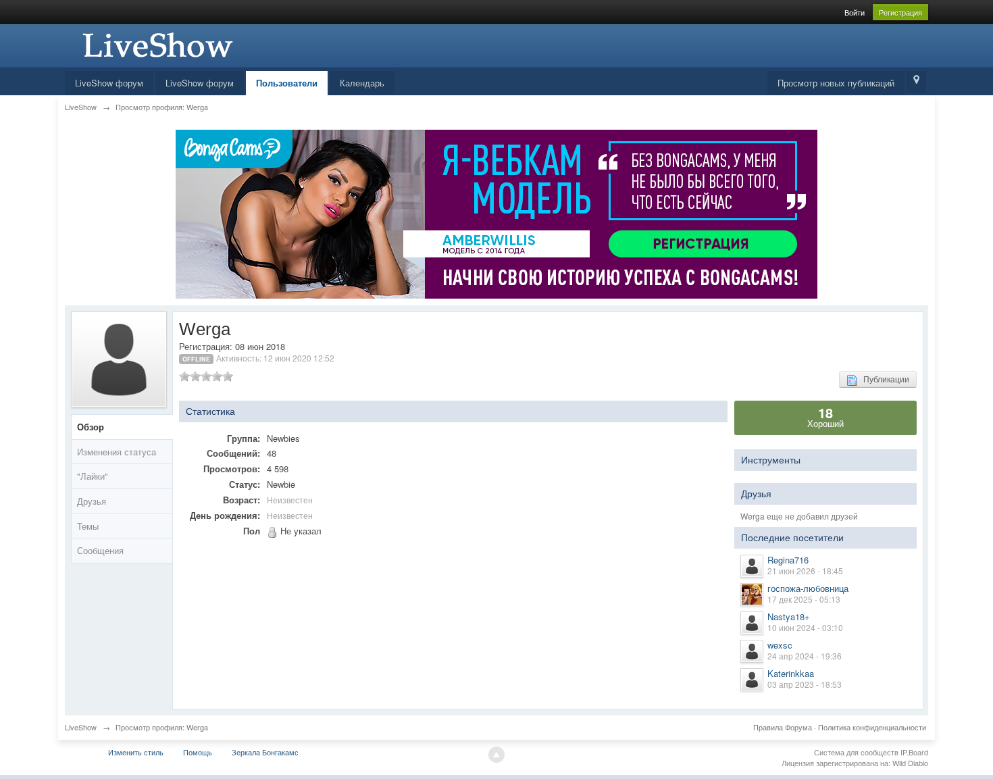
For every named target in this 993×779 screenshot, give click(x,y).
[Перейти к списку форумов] (156, 44)
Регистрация (900, 12)
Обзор (90, 426)
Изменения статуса (116, 451)
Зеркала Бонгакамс (265, 752)
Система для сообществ (856, 752)
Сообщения (100, 550)
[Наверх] (496, 755)
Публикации (883, 378)
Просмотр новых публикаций (836, 82)
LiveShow (81, 727)
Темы (88, 526)
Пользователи (286, 82)
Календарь (362, 82)
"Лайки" (92, 476)
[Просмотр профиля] (751, 566)
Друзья (91, 501)
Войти (854, 12)
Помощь (197, 752)
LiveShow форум (109, 82)
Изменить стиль (135, 752)
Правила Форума (782, 727)
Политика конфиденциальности (872, 727)
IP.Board (914, 752)
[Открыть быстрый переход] (916, 82)
